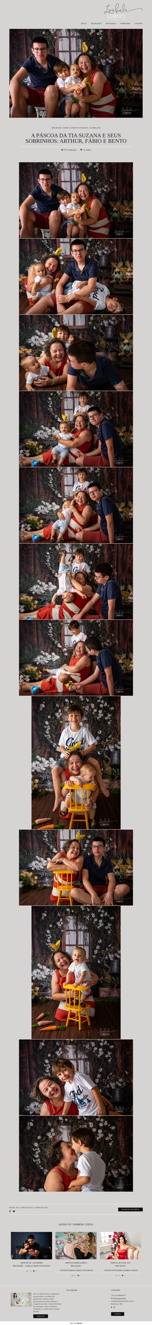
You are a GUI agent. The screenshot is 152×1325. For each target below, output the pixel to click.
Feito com (76, 1323)
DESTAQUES (111, 23)
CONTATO (138, 23)
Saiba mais (41, 1316)
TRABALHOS (96, 23)
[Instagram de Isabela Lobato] (114, 1307)
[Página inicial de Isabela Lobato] (123, 10)
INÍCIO (84, 23)
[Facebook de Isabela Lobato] (111, 1307)
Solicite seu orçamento (130, 1209)
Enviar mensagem (119, 1298)
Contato (118, 1314)
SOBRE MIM (125, 23)
